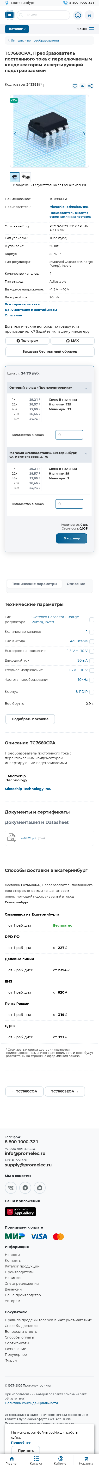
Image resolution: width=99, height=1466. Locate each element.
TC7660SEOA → (65, 1091)
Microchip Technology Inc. (69, 206)
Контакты (13, 1260)
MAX (75, 341)
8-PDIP (82, 692)
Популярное (16, 1355)
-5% (14, 100)
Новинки (13, 1278)
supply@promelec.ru (28, 1165)
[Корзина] (89, 15)
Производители (19, 1272)
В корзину (72, 538)
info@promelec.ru (25, 1154)
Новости (12, 1255)
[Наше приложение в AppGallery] (20, 1212)
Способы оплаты (19, 1337)
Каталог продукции (22, 1266)
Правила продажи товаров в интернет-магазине (48, 1320)
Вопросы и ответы (21, 1331)
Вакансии (13, 1289)
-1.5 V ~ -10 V (76, 651)
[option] (49, 131)
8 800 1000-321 (21, 1142)
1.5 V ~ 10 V (78, 670)
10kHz (82, 680)
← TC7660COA (24, 1091)
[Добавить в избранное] (75, 86)
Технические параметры (34, 584)
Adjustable (79, 641)
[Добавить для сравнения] (82, 86)
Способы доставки (21, 1326)
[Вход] (78, 15)
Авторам (12, 1301)
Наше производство (23, 1295)
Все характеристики (22, 304)
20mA (82, 660)
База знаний (15, 1349)
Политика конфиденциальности (31, 1403)
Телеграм (29, 341)
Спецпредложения (22, 1283)
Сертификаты (17, 1343)
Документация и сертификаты (31, 310)
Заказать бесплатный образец (50, 351)
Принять (26, 1451)
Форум (11, 1360)
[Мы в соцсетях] (11, 1188)
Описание (13, 315)
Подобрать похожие (30, 719)
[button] (15, 134)
